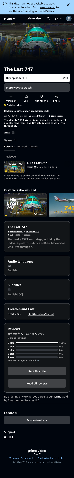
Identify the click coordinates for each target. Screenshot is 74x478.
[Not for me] (41, 96)
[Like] (26, 96)
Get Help (9, 437)
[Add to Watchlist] (11, 96)
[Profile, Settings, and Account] (69, 18)
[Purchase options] (67, 164)
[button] (23, 360)
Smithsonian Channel (41, 314)
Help (61, 458)
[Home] (34, 18)
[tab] (9, 146)
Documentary (56, 116)
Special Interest (37, 116)
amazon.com (47, 7)
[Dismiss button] (68, 5)
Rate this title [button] (37, 371)
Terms (57, 396)
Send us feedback (47, 458)
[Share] (57, 96)
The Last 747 (25, 205)
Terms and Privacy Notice (22, 458)
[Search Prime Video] (48, 18)
